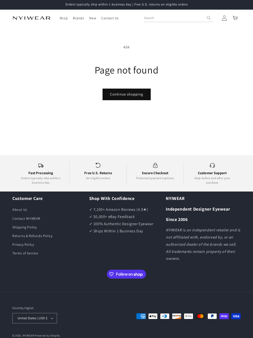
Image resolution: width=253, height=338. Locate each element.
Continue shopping (126, 94)
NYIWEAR (28, 335)
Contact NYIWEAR (26, 218)
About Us (19, 209)
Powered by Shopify (47, 335)
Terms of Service (25, 253)
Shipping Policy (24, 227)
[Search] (209, 18)
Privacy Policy (23, 244)
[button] (64, 18)
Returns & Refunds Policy (32, 236)
